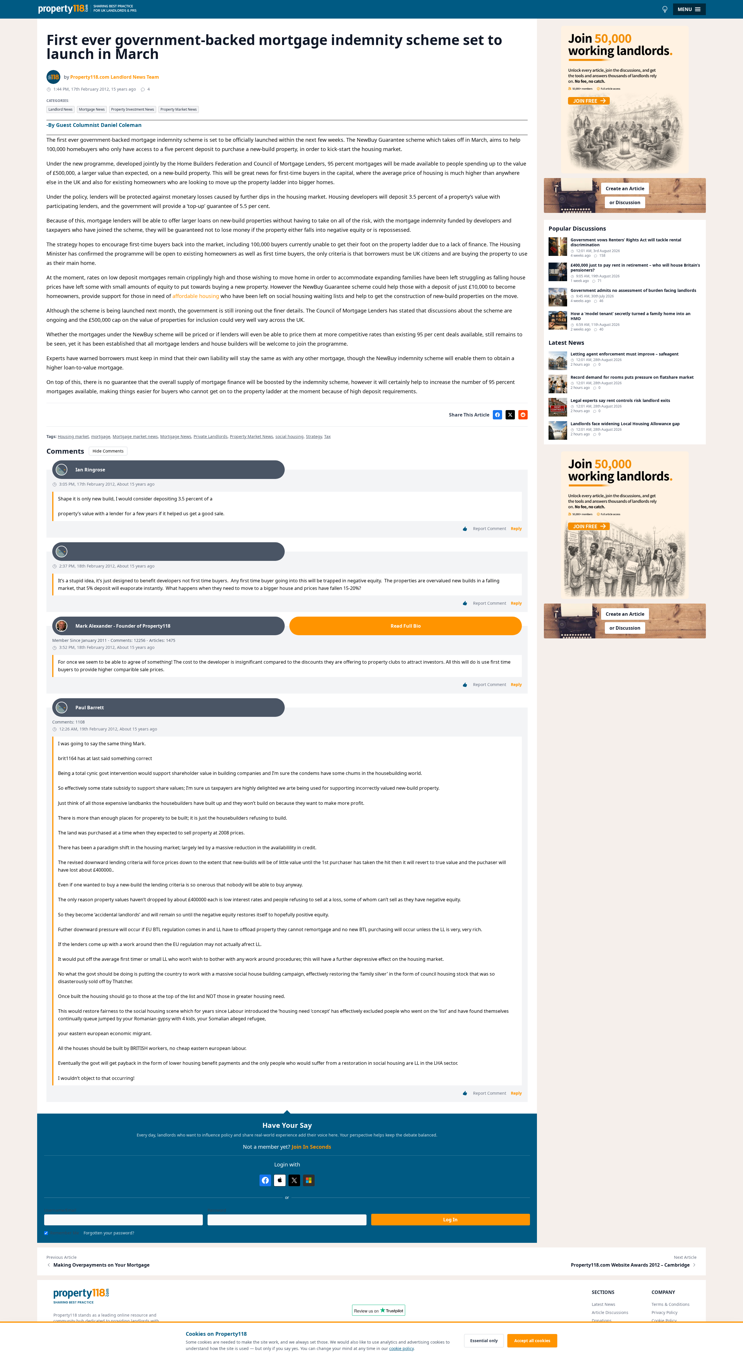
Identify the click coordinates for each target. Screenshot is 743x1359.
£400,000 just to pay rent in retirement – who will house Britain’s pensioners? (635, 268)
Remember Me (64, 1233)
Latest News (603, 1304)
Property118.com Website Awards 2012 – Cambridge (630, 1265)
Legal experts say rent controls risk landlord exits (620, 400)
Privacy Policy (664, 1312)
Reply (516, 528)
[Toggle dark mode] (665, 9)
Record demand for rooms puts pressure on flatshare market (632, 377)
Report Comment (489, 528)
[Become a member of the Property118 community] (625, 99)
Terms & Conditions (671, 1304)
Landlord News (60, 109)
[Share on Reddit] (523, 414)
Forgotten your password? (109, 1233)
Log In (450, 1219)
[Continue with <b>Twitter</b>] (294, 1180)
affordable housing (195, 295)
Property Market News (178, 109)
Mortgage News (92, 109)
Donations (602, 1320)
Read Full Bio (406, 626)
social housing (289, 436)
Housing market (73, 436)
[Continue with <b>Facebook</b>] (265, 1180)
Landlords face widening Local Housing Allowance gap (625, 423)
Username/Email (60, 1210)
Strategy (314, 436)
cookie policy (401, 1348)
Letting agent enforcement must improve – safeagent (625, 354)
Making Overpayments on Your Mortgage (101, 1265)
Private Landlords (211, 436)
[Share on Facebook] (497, 414)
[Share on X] (510, 414)
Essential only (484, 1340)
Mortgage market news (135, 436)
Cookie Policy (664, 1320)
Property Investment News (132, 109)
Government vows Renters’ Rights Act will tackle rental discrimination (626, 242)
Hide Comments (108, 451)
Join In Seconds (311, 1146)
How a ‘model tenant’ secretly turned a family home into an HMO (630, 316)
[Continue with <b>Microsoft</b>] (309, 1180)
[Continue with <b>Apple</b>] (280, 1180)
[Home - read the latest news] (348, 9)
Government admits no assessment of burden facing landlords (633, 290)
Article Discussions (610, 1312)
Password (217, 1210)
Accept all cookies (532, 1340)
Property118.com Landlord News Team (114, 77)
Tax (327, 436)
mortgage (100, 436)
